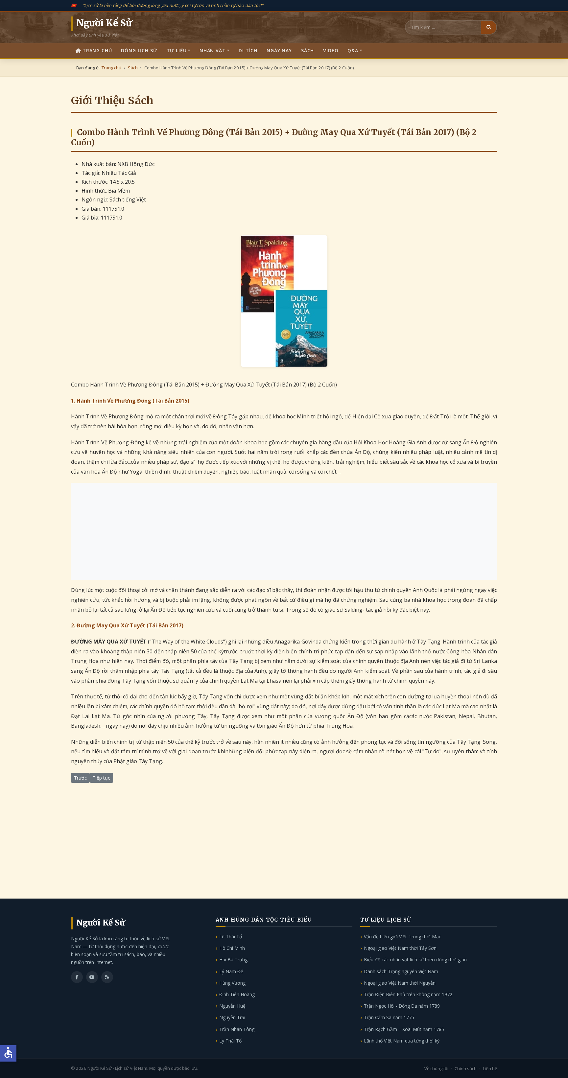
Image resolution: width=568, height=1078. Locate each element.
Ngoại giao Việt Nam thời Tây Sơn (400, 948)
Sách (307, 50)
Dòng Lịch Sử (139, 50)
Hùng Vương (232, 983)
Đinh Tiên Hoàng (237, 994)
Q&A (352, 50)
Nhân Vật (213, 50)
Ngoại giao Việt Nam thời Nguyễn (400, 983)
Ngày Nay (279, 50)
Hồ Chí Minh (232, 948)
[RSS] (107, 977)
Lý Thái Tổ (230, 1041)
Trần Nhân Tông (236, 1029)
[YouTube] (92, 977)
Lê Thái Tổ (230, 936)
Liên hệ (490, 1068)
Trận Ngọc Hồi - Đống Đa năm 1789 (402, 1006)
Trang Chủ (97, 50)
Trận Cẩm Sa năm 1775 (389, 1017)
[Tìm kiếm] (488, 27)
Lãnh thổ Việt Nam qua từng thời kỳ (401, 1041)
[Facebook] (77, 977)
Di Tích (248, 50)
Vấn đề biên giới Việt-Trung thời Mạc (402, 936)
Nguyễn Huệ (232, 1006)
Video (330, 50)
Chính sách (466, 1068)
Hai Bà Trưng (233, 959)
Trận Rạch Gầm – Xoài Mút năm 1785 (404, 1029)
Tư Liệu (177, 50)
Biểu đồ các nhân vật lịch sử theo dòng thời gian (415, 959)
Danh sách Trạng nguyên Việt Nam (401, 971)
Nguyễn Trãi (232, 1017)
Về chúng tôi (436, 1068)
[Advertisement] (284, 531)
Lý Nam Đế (231, 971)
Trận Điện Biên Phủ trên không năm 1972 (408, 994)
